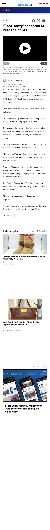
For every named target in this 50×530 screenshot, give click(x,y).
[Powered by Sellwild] (43, 367)
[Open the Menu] (4, 3)
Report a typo (8, 215)
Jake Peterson (16, 81)
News (6, 20)
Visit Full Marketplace (39, 231)
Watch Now (43, 3)
